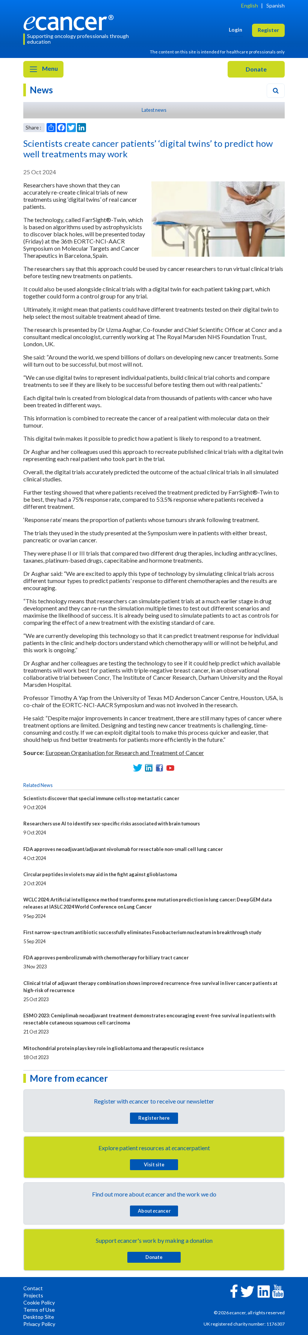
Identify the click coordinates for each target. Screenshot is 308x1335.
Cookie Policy (39, 1302)
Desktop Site (38, 1317)
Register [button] (268, 30)
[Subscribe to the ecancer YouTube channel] (278, 1291)
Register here (154, 1118)
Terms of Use (39, 1309)
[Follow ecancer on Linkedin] (263, 1291)
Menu (49, 68)
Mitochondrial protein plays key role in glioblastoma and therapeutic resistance (113, 1048)
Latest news (154, 110)
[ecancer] (70, 21)
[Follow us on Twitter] (137, 768)
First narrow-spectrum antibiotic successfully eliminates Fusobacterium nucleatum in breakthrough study (142, 932)
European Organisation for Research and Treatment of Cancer (124, 752)
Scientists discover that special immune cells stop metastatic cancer (101, 798)
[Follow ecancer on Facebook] (234, 1290)
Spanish (275, 5)
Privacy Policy (39, 1324)
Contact (33, 1288)
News (41, 89)
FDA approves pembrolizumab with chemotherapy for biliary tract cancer (106, 957)
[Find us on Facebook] (159, 768)
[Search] (276, 91)
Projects (33, 1295)
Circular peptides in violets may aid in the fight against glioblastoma (100, 874)
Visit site (154, 1164)
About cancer (154, 1211)
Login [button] (235, 29)
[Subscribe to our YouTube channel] (170, 768)
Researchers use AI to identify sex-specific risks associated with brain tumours (111, 823)
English (249, 5)
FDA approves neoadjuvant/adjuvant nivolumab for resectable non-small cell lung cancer (123, 849)
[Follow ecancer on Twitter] (247, 1291)
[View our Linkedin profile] (148, 768)
